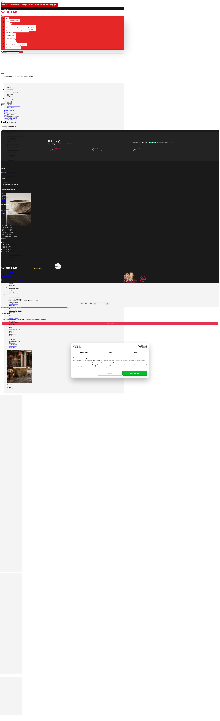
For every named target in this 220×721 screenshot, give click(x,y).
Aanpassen (108, 373)
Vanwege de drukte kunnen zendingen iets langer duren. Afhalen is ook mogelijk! (29, 4)
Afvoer (11, 327)
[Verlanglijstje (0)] (1, 106)
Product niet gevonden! (10, 118)
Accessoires (12, 339)
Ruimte (6, 115)
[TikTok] (6, 297)
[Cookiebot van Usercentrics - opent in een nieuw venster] (139, 346)
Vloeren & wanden (9, 110)
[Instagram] (7, 289)
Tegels (6, 112)
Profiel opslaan (110, 323)
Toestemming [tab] (84, 352)
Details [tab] (110, 352)
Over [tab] (135, 352)
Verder (2, 129)
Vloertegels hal (8, 116)
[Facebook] (6, 287)
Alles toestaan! (134, 373)
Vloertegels (7, 113)
